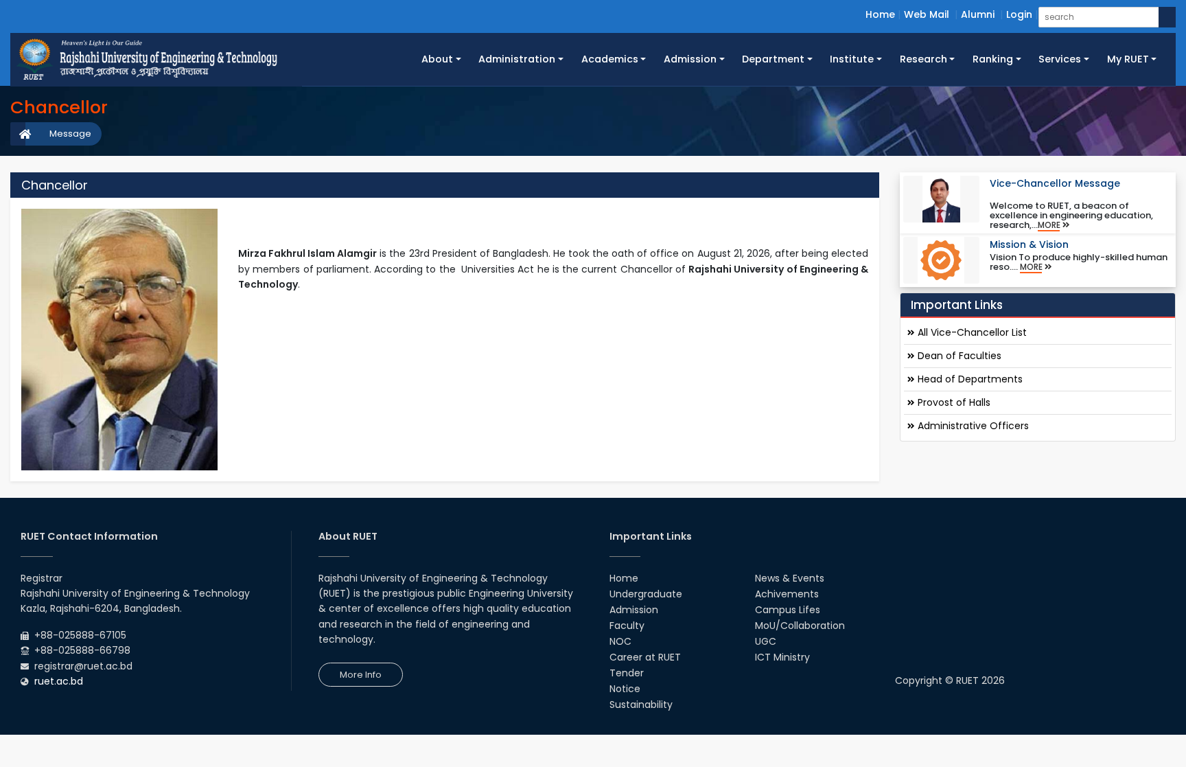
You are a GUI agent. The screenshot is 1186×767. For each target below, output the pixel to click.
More (1050, 225)
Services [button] (1059, 59)
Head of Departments (969, 379)
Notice (624, 689)
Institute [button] (852, 59)
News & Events (789, 578)
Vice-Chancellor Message (1055, 183)
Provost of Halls (952, 402)
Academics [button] (609, 59)
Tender (626, 673)
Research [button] (923, 59)
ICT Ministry (782, 657)
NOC (620, 641)
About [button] (437, 59)
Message (70, 133)
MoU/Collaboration (800, 625)
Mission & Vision (1029, 244)
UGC (765, 641)
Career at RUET (645, 657)
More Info (361, 674)
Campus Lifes (787, 610)
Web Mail (926, 14)
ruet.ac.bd (58, 681)
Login (1019, 14)
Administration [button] (516, 59)
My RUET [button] (1128, 59)
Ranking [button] (993, 59)
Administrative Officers (972, 426)
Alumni (978, 14)
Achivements (787, 594)
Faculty (626, 625)
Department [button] (773, 59)
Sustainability (641, 704)
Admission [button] (690, 59)
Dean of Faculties (958, 356)
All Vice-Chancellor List (971, 332)
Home (880, 14)
